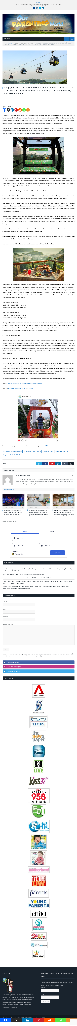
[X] (8, 110)
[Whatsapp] (24, 110)
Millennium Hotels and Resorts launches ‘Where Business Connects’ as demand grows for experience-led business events (64, 513)
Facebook (11, 388)
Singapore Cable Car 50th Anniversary (15, 455)
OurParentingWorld (10, 99)
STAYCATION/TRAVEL (68, 99)
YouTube (30, 388)
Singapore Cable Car (61, 451)
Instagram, (18, 388)
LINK (46, 446)
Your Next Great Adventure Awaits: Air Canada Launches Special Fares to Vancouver (13, 512)
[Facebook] (4, 110)
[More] (28, 110)
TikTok (23, 388)
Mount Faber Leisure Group (32, 451)
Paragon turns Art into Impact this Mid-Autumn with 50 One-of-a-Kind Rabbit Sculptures (29, 578)
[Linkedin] (12, 110)
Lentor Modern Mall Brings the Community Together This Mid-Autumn (38, 4)
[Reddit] (20, 110)
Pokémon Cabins (48, 451)
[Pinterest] (16, 110)
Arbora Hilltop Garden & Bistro (12, 451)
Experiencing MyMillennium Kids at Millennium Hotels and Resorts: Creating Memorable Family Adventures (38, 513)
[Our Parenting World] (38, 23)
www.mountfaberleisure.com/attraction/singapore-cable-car (25, 383)
